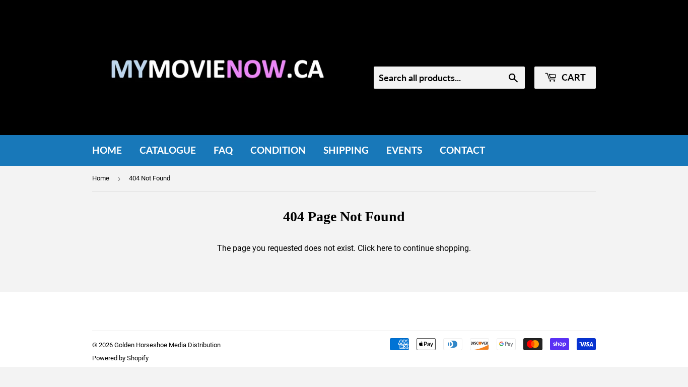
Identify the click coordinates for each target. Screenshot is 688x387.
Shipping (346, 150)
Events (404, 150)
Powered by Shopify (120, 358)
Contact (462, 150)
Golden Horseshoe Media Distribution (167, 345)
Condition (278, 150)
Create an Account (566, 53)
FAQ (223, 150)
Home (107, 150)
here (384, 248)
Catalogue (168, 150)
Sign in (511, 53)
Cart (573, 77)
